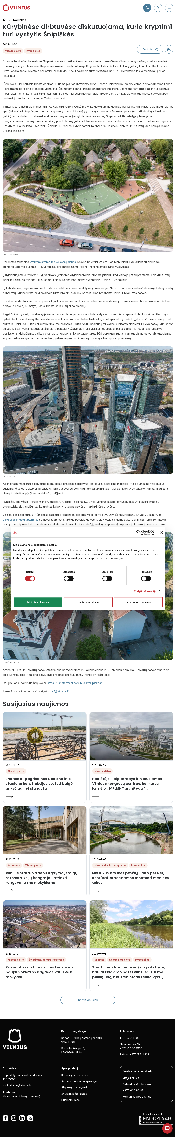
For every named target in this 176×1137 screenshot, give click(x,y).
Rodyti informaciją (145, 591)
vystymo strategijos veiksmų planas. (53, 262)
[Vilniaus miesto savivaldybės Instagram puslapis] (13, 1118)
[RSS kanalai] (30, 1118)
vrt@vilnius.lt (60, 691)
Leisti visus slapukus (138, 602)
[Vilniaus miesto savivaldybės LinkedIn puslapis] (22, 1118)
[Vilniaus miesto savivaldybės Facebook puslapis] (5, 1118)
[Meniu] (169, 8)
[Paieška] (158, 8)
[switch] (69, 578)
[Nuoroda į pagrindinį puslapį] (5, 20)
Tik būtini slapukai (38, 602)
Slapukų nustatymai (74, 1087)
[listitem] (45, 783)
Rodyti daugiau (88, 1000)
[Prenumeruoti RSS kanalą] (169, 49)
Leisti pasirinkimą (88, 602)
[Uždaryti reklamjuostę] (161, 532)
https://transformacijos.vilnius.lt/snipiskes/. (74, 683)
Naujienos (19, 20)
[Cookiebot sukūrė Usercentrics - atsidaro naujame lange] (139, 532)
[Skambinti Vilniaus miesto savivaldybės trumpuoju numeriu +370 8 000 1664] (147, 8)
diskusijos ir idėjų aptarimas (20, 519)
